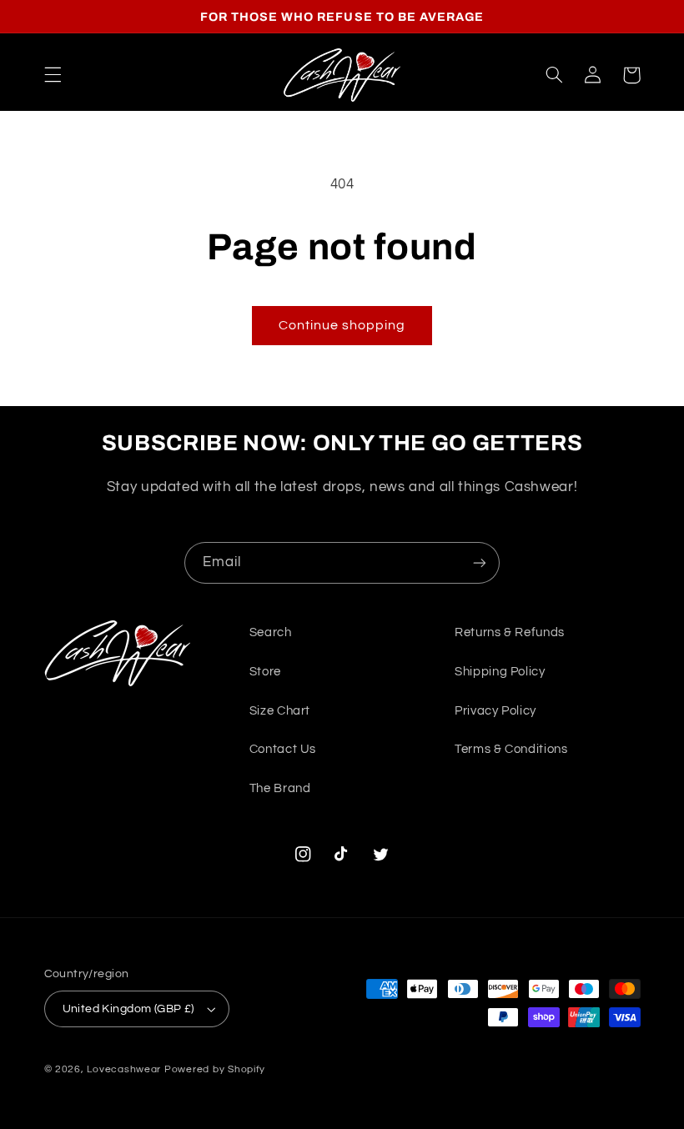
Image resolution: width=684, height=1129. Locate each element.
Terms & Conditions (511, 749)
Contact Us (282, 749)
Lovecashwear (124, 1069)
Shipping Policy (500, 671)
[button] (52, 75)
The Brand (280, 788)
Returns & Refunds (510, 632)
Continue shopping (342, 325)
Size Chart (279, 711)
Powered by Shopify (214, 1069)
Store (265, 671)
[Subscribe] (479, 562)
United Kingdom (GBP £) (128, 1009)
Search (270, 632)
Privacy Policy (495, 711)
